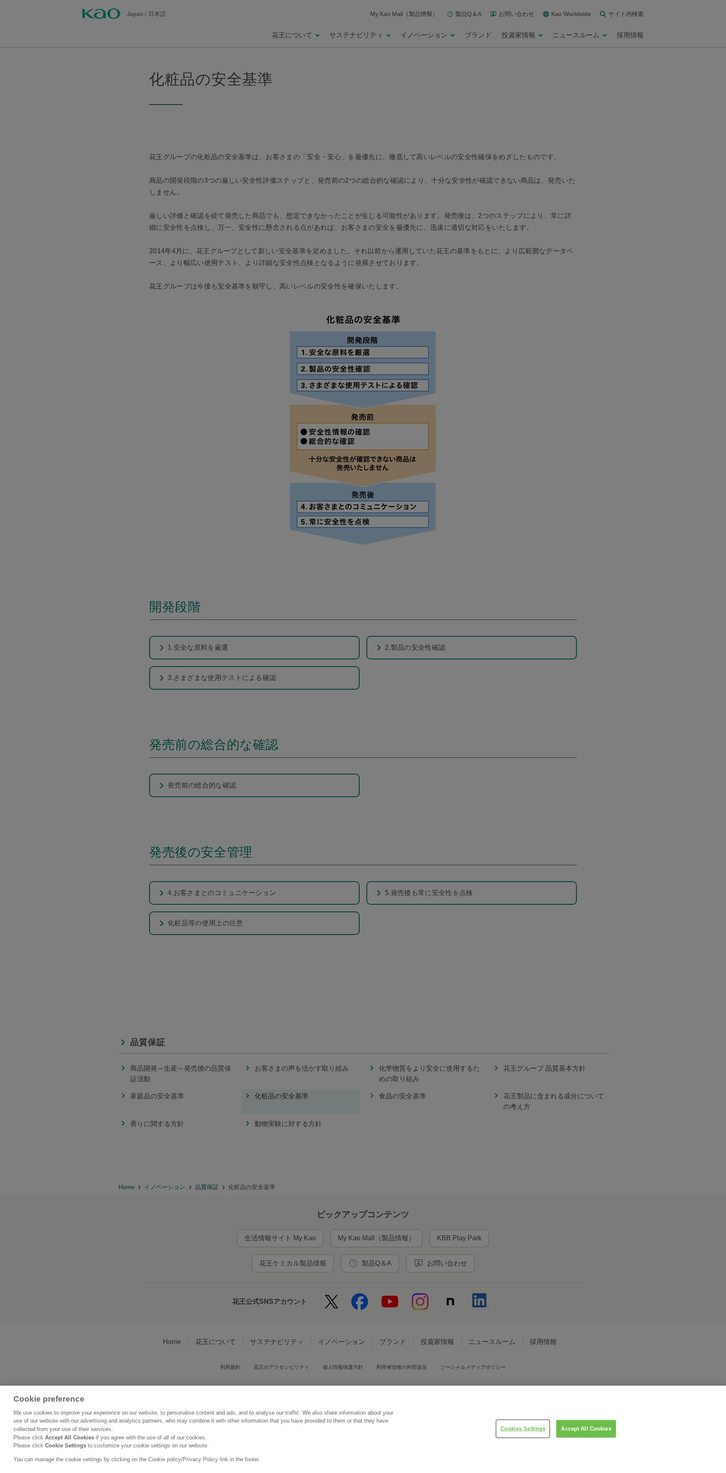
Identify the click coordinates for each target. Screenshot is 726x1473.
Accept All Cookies (586, 1429)
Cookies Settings (522, 1429)
